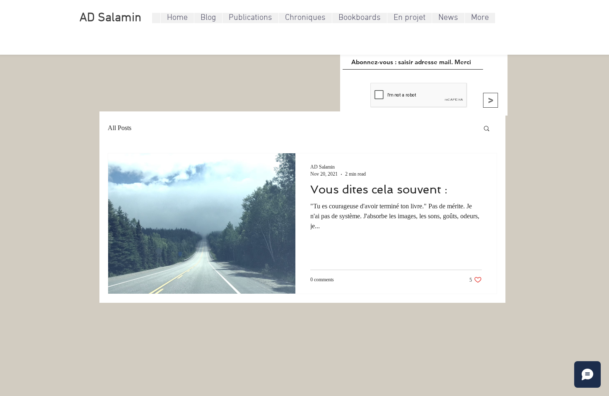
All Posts (119, 127)
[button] (487, 129)
